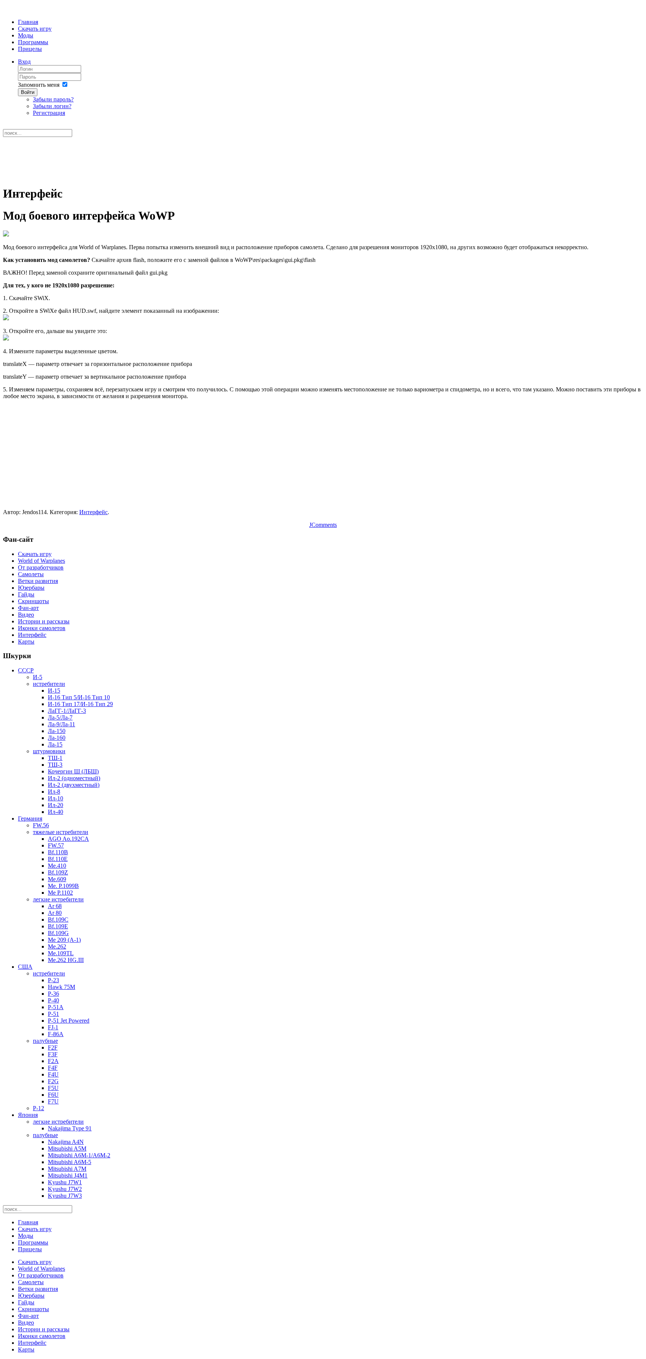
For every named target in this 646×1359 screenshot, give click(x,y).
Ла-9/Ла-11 (61, 724)
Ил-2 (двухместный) (73, 785)
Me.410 (57, 865)
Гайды (26, 594)
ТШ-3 (55, 764)
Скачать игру (35, 28)
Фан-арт (28, 608)
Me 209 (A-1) (64, 940)
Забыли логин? (52, 106)
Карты (26, 641)
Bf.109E (58, 926)
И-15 (54, 690)
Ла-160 (56, 738)
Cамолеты (31, 574)
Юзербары (31, 587)
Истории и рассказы (44, 621)
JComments (323, 525)
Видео (26, 614)
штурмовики (49, 751)
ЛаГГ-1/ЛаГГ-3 (67, 711)
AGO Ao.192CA (68, 839)
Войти (27, 92)
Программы (33, 42)
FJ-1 (53, 1027)
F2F (53, 1047)
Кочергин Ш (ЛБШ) (73, 771)
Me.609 (57, 879)
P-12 (38, 1108)
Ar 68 (55, 906)
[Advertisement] (323, 160)
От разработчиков (41, 567)
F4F (53, 1068)
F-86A (56, 1034)
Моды (25, 35)
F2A (53, 1061)
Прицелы (30, 49)
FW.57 (56, 845)
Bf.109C (58, 919)
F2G (53, 1081)
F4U (53, 1074)
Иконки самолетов (41, 628)
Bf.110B (58, 852)
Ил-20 (55, 805)
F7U (53, 1101)
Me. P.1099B (63, 886)
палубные (45, 1041)
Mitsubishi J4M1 (67, 1175)
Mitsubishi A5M (67, 1148)
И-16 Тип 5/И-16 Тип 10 (79, 697)
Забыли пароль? (53, 99)
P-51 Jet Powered (68, 1020)
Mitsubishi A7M (67, 1169)
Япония (28, 1115)
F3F (53, 1054)
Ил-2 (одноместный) (74, 778)
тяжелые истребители (60, 832)
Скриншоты (33, 601)
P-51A (56, 1007)
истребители (49, 684)
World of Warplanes (41, 561)
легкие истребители (58, 899)
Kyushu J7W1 (65, 1182)
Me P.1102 (60, 892)
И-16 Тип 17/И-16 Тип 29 (80, 704)
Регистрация (49, 113)
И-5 (37, 677)
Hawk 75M (61, 987)
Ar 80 (55, 913)
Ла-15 (55, 744)
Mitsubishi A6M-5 (69, 1162)
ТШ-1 (55, 758)
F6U (53, 1094)
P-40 (53, 1000)
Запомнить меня (38, 85)
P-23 (53, 980)
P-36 (53, 993)
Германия (30, 818)
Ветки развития (38, 581)
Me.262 (57, 946)
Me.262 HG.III (66, 960)
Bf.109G (58, 933)
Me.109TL (61, 953)
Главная (28, 22)
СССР (26, 670)
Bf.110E (58, 859)
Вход (24, 61)
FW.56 (41, 825)
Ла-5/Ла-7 (60, 717)
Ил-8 (54, 791)
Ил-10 (55, 798)
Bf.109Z (58, 872)
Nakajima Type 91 (70, 1128)
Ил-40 (55, 812)
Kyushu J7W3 (65, 1195)
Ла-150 (56, 731)
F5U (53, 1088)
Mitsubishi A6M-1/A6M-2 (79, 1155)
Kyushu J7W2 (65, 1189)
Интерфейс (93, 512)
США (25, 966)
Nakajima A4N (66, 1142)
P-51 (53, 1014)
